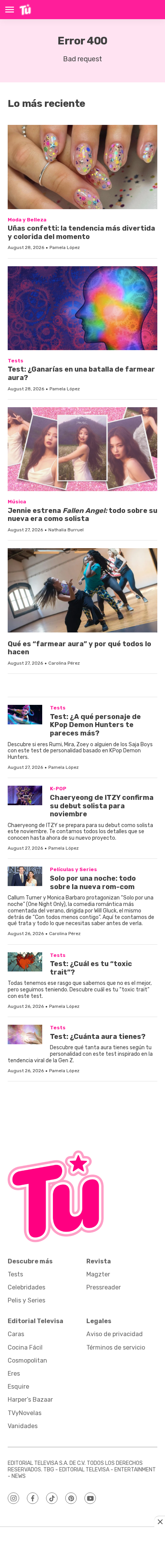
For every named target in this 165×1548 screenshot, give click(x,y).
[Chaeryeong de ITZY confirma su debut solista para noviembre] (25, 795)
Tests (15, 361)
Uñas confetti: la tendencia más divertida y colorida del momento (81, 232)
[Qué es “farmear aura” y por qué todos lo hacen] (82, 590)
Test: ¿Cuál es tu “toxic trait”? (91, 968)
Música (17, 502)
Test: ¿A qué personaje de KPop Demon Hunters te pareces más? (95, 725)
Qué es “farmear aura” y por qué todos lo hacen (79, 648)
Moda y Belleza (27, 220)
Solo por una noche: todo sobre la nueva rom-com (93, 882)
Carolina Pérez (64, 663)
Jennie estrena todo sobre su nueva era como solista (82, 514)
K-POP (58, 788)
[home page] (25, 9)
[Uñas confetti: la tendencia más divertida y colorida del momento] (82, 167)
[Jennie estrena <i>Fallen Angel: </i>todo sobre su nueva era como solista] (82, 449)
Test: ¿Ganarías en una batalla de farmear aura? (81, 373)
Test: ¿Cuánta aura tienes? (97, 1036)
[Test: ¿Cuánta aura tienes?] (25, 1034)
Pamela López (65, 247)
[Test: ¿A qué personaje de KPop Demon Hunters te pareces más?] (25, 714)
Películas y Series (73, 869)
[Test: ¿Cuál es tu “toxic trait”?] (25, 962)
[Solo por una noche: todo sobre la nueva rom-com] (25, 876)
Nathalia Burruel (66, 529)
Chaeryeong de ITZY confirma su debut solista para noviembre (101, 805)
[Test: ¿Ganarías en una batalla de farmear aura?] (82, 308)
